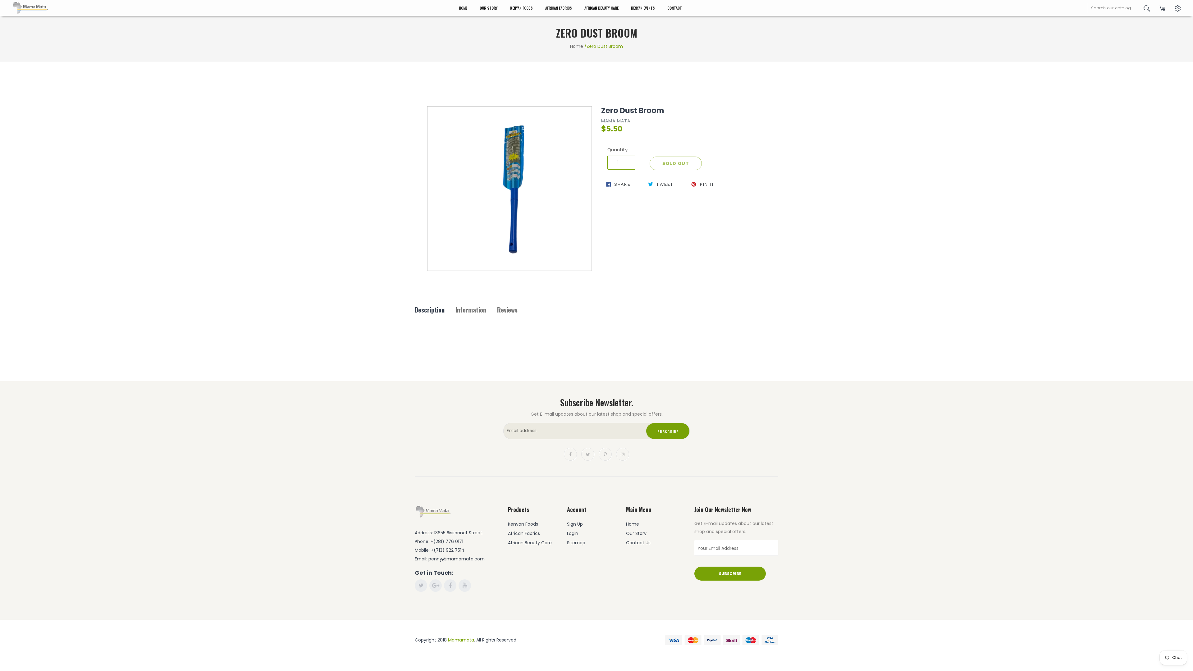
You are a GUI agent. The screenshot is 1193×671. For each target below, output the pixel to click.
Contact (674, 8)
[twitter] (587, 454)
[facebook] (570, 454)
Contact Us (638, 543)
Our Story (489, 8)
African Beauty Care (601, 8)
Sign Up (575, 524)
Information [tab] (470, 309)
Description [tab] (430, 309)
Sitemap (576, 543)
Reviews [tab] (507, 309)
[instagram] (622, 454)
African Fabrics (558, 8)
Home (463, 8)
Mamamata (461, 640)
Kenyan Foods (521, 8)
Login (572, 533)
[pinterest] (605, 454)
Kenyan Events (643, 8)
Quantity (617, 149)
